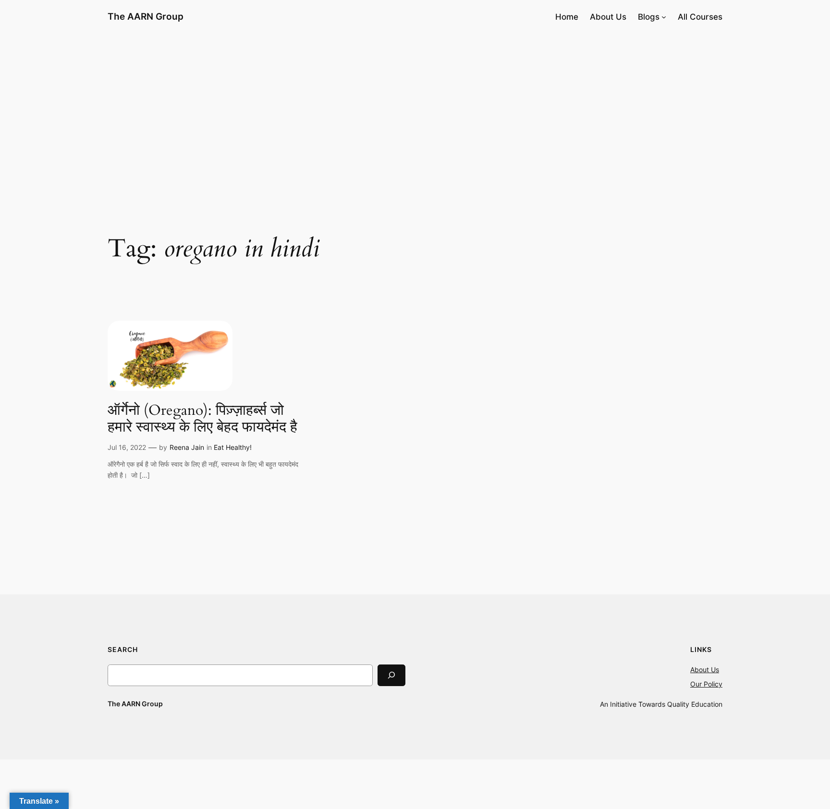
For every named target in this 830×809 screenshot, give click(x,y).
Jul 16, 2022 (127, 447)
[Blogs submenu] (663, 16)
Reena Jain (187, 447)
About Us (704, 669)
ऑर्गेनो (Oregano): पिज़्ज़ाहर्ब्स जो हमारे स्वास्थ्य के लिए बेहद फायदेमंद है (202, 419)
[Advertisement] (415, 110)
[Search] (391, 675)
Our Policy (706, 684)
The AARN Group (145, 16)
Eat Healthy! (233, 447)
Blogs (648, 17)
